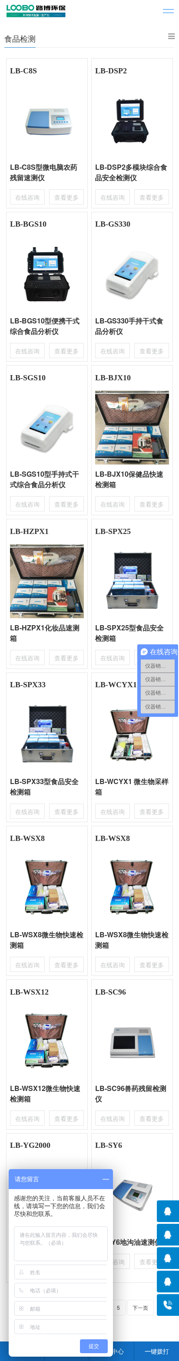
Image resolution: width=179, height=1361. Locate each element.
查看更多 (66, 197)
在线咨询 (27, 197)
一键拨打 (157, 1351)
